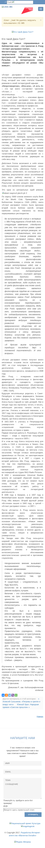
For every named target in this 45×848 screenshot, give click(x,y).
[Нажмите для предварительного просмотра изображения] (22, 32)
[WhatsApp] (16, 695)
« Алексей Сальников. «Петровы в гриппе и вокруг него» (21, 702)
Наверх (40, 716)
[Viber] (12, 695)
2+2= (5, 806)
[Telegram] (9, 695)
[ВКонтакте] (3, 695)
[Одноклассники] (6, 695)
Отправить (33, 815)
